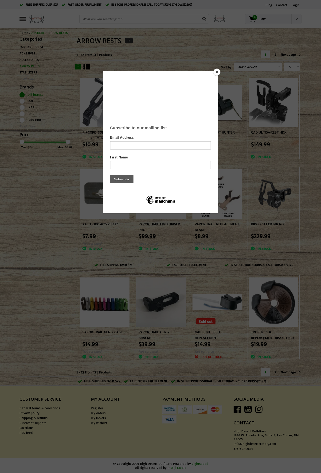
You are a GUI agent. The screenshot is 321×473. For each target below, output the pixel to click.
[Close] (216, 72)
